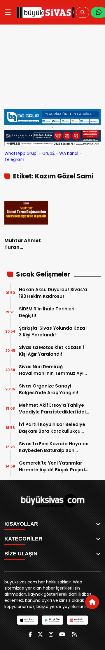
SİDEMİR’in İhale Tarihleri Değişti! (46, 312)
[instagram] (51, 634)
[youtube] (62, 634)
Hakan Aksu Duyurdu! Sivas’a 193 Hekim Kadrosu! (53, 292)
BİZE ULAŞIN (20, 554)
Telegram (14, 159)
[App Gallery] (77, 620)
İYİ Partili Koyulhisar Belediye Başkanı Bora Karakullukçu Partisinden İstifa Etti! (52, 428)
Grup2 (48, 153)
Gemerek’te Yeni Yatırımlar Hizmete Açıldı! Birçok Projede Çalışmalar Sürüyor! (53, 466)
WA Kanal (68, 153)
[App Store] (27, 620)
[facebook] (30, 634)
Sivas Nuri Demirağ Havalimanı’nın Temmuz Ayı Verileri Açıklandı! (51, 370)
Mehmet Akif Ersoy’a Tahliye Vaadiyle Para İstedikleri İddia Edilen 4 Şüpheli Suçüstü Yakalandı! (54, 408)
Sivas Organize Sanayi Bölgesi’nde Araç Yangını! (48, 389)
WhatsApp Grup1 (21, 153)
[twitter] (40, 634)
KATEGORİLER (23, 539)
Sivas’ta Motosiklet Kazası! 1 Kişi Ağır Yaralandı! (51, 350)
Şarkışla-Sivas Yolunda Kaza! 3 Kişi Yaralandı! (53, 331)
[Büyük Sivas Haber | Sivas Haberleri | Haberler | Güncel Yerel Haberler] (45, 12)
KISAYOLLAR (21, 524)
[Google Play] (52, 620)
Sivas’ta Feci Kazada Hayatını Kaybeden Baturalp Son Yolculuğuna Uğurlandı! (53, 447)
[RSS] (74, 634)
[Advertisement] (52, 69)
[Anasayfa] (92, 602)
